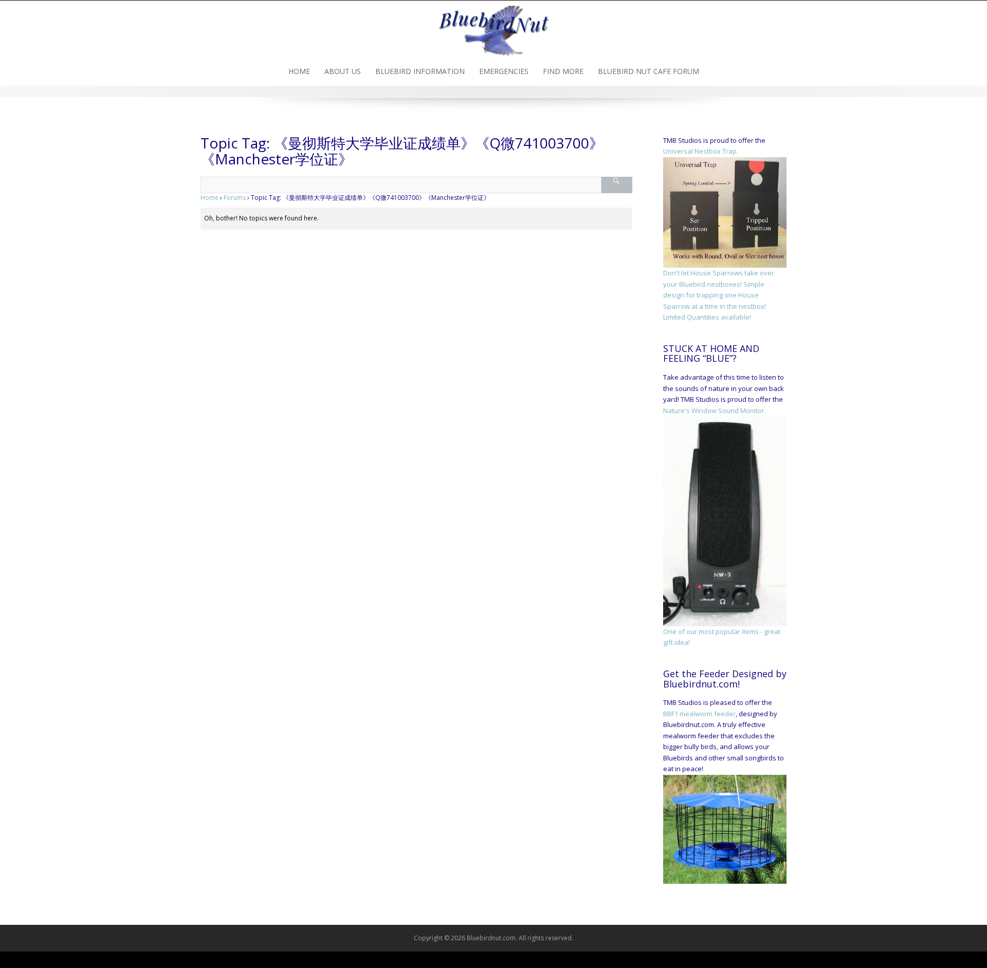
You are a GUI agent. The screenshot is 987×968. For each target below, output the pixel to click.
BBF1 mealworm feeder (699, 713)
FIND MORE (563, 71)
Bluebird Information (420, 71)
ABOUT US (342, 71)
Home (299, 71)
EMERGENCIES (503, 71)
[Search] (616, 185)
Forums (235, 197)
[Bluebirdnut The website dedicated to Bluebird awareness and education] (493, 27)
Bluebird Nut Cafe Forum (648, 71)
